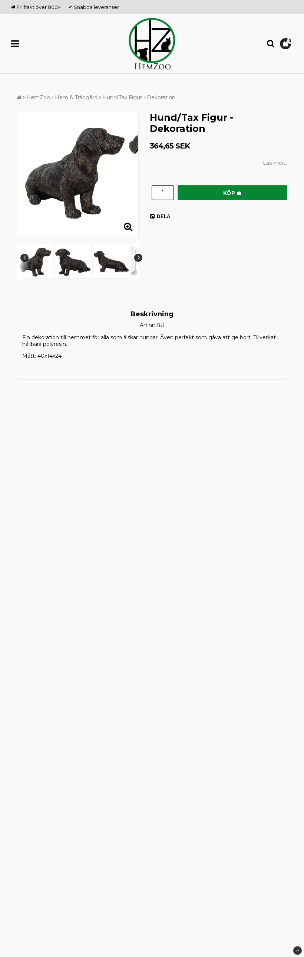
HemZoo (38, 97)
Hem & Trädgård (76, 97)
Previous (24, 258)
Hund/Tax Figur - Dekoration (138, 97)
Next (138, 258)
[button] (286, 43)
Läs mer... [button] (275, 163)
